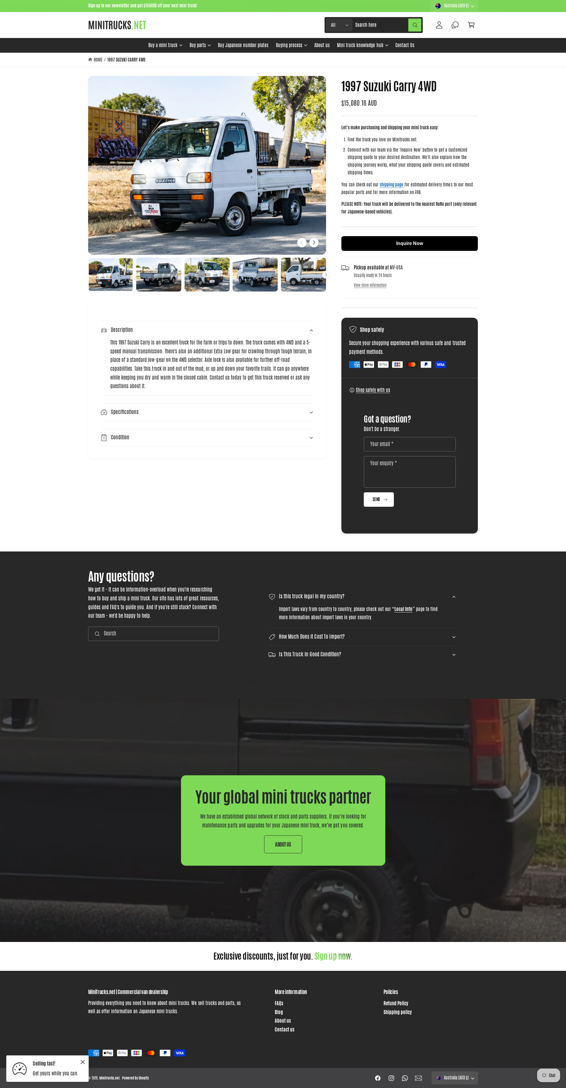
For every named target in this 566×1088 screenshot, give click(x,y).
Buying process (289, 45)
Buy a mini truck (162, 45)
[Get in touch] (455, 25)
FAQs (279, 1003)
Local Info (404, 609)
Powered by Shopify (135, 1078)
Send (376, 499)
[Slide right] (314, 242)
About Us (283, 844)
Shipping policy (398, 1012)
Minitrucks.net (109, 1078)
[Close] (83, 1062)
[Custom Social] (418, 1078)
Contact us (284, 1029)
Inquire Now (409, 243)
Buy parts (198, 45)
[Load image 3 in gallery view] (207, 275)
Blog (279, 1012)
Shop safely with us (373, 390)
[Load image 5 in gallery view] (303, 275)
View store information (370, 285)
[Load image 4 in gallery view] (255, 275)
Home (98, 60)
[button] (165, 45)
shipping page (391, 184)
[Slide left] (302, 242)
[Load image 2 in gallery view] (158, 275)
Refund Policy (396, 1003)
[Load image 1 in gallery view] (110, 275)
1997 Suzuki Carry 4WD (126, 60)
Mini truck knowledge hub (360, 45)
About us (283, 1020)
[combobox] (388, 25)
